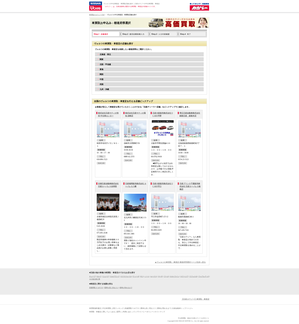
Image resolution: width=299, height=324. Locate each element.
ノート (147, 276)
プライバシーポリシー (144, 312)
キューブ (92, 276)
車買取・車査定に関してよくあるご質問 (104, 312)
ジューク (106, 276)
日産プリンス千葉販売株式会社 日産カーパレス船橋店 (190, 186)
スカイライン (174, 276)
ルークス (154, 276)
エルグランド (114, 276)
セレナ (99, 276)
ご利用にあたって (128, 312)
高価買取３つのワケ (96, 287)
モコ (141, 276)
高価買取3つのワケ (132, 308)
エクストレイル (126, 276)
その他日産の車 (94, 279)
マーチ (160, 276)
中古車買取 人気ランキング (112, 308)
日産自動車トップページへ (182, 308)
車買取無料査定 (95, 308)
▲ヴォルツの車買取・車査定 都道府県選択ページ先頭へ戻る (180, 262)
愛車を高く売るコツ (111, 287)
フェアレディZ (204, 276)
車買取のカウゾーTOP (97, 15)
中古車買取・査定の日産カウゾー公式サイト (193, 318)
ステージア (184, 276)
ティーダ (136, 276)
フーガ (166, 276)
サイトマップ (160, 312)
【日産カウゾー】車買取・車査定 (195, 299)
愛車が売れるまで (126, 287)
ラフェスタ (193, 276)
